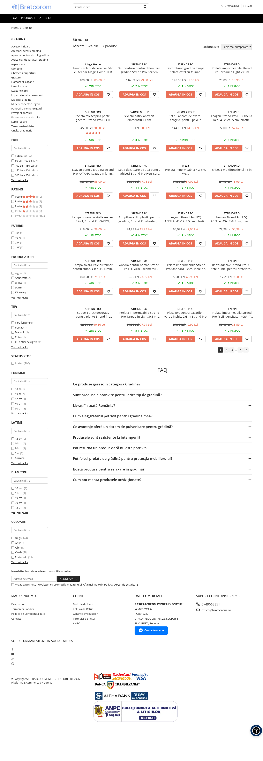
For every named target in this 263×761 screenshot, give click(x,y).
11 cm (18, 493)
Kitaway (20, 292)
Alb (17, 547)
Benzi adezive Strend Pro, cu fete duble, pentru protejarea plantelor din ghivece (231, 267)
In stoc (19, 363)
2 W (17, 242)
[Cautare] (145, 6)
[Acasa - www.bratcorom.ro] (31, 7)
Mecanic (20, 332)
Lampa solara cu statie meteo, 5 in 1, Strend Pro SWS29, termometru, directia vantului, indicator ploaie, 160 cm (93, 219)
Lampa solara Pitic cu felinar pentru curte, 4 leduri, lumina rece (93, 267)
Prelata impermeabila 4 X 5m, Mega (185, 171)
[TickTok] (12, 659)
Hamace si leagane (22, 82)
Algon (18, 273)
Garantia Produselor (85, 614)
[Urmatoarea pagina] (246, 350)
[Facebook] (12, 649)
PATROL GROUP (139, 112)
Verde (18, 552)
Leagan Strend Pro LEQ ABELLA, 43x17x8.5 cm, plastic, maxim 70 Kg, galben (232, 219)
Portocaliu (21, 557)
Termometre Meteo (23, 126)
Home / (16, 28)
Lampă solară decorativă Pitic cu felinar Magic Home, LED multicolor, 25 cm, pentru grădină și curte (93, 70)
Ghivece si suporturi (23, 73)
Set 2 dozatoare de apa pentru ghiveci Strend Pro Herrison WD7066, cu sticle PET (139, 171)
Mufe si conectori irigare (25, 104)
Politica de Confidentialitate (121, 584)
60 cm (18, 408)
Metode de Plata (83, 604)
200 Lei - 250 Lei (24, 175)
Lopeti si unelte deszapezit (27, 95)
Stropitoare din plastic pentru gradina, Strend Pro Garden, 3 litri (139, 219)
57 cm (18, 399)
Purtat (19, 327)
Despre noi (17, 604)
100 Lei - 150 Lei (24, 165)
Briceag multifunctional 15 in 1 (232, 171)
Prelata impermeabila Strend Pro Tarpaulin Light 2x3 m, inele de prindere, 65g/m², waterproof (232, 70)
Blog (48, 18)
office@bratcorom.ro (216, 610)
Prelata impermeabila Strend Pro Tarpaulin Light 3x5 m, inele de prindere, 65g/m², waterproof (139, 314)
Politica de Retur (83, 609)
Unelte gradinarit (21, 130)
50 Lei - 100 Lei (23, 161)
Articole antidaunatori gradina (29, 59)
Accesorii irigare (20, 46)
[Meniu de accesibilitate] (256, 730)
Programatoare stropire (25, 117)
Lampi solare (19, 86)
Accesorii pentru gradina (26, 51)
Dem (18, 287)
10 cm (18, 498)
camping (16, 68)
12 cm (18, 438)
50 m (18, 389)
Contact (16, 618)
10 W (18, 238)
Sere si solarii (19, 121)
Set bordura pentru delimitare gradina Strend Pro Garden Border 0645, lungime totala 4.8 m (139, 70)
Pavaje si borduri (21, 113)
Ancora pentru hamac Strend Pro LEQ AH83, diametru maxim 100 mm (139, 267)
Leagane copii (19, 90)
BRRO (18, 283)
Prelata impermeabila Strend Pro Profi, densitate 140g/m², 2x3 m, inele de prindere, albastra (232, 314)
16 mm (19, 488)
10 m (18, 394)
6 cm (18, 458)
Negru (19, 538)
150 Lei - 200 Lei (24, 170)
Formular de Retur (84, 618)
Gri (16, 542)
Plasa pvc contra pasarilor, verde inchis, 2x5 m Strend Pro (185, 314)
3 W (17, 233)
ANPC (76, 623)
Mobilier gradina (21, 99)
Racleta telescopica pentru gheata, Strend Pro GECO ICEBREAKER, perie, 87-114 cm (93, 118)
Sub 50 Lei (21, 156)
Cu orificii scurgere (26, 342)
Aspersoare (18, 64)
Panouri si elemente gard (26, 108)
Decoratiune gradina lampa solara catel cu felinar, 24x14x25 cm (185, 70)
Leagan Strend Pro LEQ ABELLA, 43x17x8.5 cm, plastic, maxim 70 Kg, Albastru (185, 219)
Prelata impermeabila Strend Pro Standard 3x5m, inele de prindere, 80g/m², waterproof (185, 267)
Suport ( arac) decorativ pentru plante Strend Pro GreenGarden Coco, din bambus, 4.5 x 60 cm (93, 314)
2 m (17, 453)
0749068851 (210, 604)
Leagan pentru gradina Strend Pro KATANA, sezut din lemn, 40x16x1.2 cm (93, 171)
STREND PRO (139, 64)
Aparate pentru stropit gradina (30, 55)
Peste (18, 196)
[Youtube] (12, 654)
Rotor (18, 337)
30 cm (18, 448)
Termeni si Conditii (22, 609)
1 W (17, 247)
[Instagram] (12, 663)
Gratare (16, 77)
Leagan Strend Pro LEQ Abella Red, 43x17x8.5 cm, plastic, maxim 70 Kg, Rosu (231, 118)
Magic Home (93, 64)
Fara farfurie (22, 322)
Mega (185, 165)
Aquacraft (21, 278)
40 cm (18, 403)
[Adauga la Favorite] (108, 94)
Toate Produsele (24, 18)
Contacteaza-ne (154, 630)
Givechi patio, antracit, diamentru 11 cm (139, 118)
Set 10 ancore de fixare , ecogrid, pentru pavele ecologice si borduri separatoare (185, 118)
